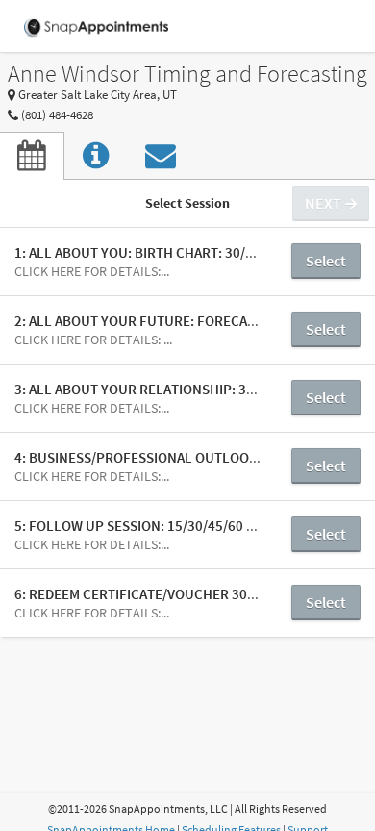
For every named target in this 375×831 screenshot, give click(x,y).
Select (326, 260)
